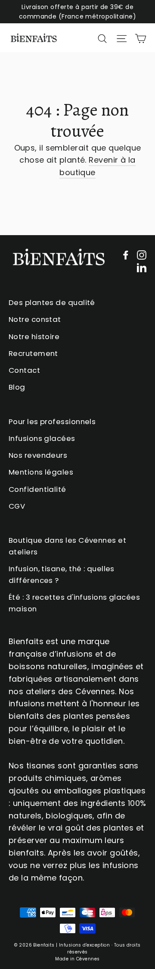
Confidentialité (37, 489)
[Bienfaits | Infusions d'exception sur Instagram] (141, 255)
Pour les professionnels (52, 421)
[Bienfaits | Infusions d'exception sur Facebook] (125, 255)
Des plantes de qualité (52, 302)
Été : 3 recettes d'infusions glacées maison (74, 603)
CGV (17, 506)
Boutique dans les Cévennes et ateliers (67, 546)
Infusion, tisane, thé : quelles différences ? (62, 574)
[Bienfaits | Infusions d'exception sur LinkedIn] (141, 267)
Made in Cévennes (77, 959)
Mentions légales (41, 472)
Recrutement (33, 353)
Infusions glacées (42, 438)
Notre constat (35, 319)
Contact (24, 370)
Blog (17, 387)
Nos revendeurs (38, 455)
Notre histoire (34, 336)
